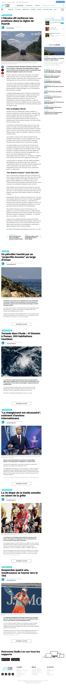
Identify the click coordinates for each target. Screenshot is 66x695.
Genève (48, 669)
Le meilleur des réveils (37, 669)
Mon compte (60, 1)
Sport (48, 673)
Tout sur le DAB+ (47, 9)
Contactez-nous (11, 2)
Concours (33, 9)
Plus (55, 9)
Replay (38, 5)
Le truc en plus (50, 674)
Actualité (17, 9)
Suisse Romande (50, 670)
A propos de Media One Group (22, 2)
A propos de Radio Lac (21, 673)
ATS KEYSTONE (10, 28)
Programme (29, 5)
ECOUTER (20, 5)
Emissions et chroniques (21, 670)
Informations (34, 673)
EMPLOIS (18, 676)
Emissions (10, 9)
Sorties (39, 9)
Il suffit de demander (36, 670)
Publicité (4, 2)
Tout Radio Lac (35, 674)
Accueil (18, 669)
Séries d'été (26, 9)
